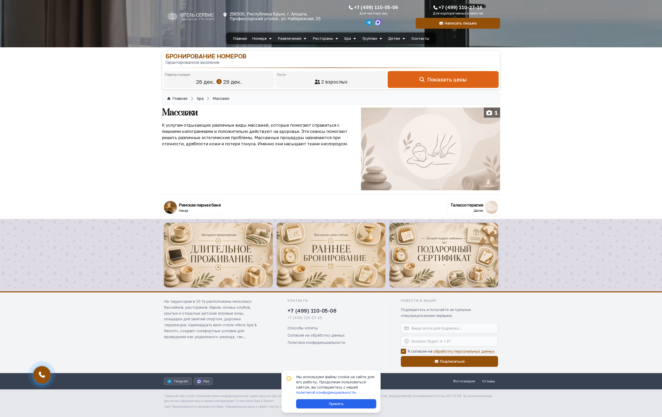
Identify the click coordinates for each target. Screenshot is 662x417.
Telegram (181, 381)
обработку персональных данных (464, 351)
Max (206, 381)
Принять (336, 403)
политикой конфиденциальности (326, 392)
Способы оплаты (303, 328)
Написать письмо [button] (461, 23)
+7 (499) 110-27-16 (460, 7)
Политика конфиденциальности (316, 342)
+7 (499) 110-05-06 (376, 7)
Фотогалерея (464, 381)
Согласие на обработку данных (316, 335)
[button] (218, 255)
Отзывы (488, 381)
